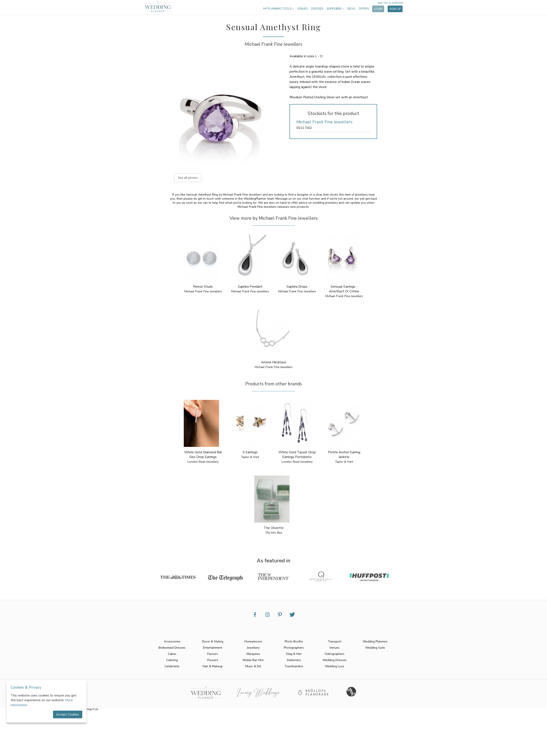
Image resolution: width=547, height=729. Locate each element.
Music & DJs (253, 666)
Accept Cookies (67, 714)
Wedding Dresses (334, 660)
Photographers (294, 648)
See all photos (188, 178)
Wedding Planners (375, 641)
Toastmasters (293, 666)
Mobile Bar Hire (253, 660)
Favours (212, 654)
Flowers (212, 660)
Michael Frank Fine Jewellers (273, 44)
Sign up (395, 9)
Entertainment (212, 648)
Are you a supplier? (391, 3)
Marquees (253, 654)
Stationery (294, 660)
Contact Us (90, 709)
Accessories (172, 641)
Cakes (172, 654)
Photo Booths (294, 641)
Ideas (351, 9)
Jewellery (253, 648)
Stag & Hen (294, 654)
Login (378, 9)
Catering (172, 660)
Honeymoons (253, 641)
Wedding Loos (334, 666)
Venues (302, 9)
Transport (334, 641)
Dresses (317, 9)
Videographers (334, 654)
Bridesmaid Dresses (172, 648)
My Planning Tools (277, 9)
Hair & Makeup (213, 666)
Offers (364, 9)
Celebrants (172, 666)
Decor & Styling (212, 641)
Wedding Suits (375, 648)
